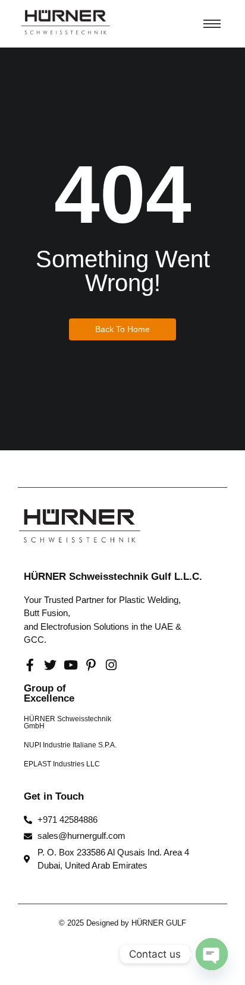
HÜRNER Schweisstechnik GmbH (67, 722)
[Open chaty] (212, 954)
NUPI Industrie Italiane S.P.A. (70, 745)
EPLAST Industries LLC (62, 764)
